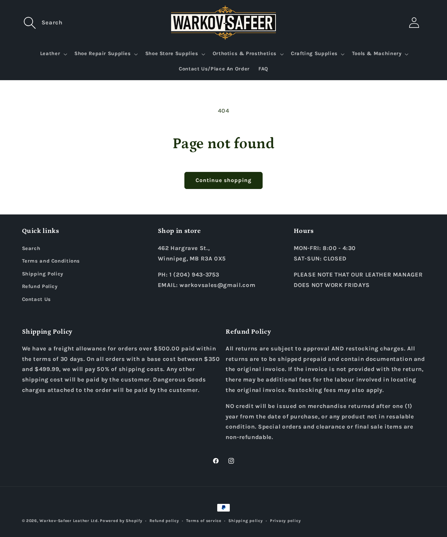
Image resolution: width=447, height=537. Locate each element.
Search (31, 248)
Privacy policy (285, 520)
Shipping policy (245, 520)
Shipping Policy (42, 274)
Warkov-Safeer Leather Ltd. (68, 520)
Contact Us (36, 299)
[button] (30, 23)
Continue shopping (224, 180)
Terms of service (203, 520)
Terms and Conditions (51, 261)
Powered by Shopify (121, 520)
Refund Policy (40, 286)
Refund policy (164, 520)
